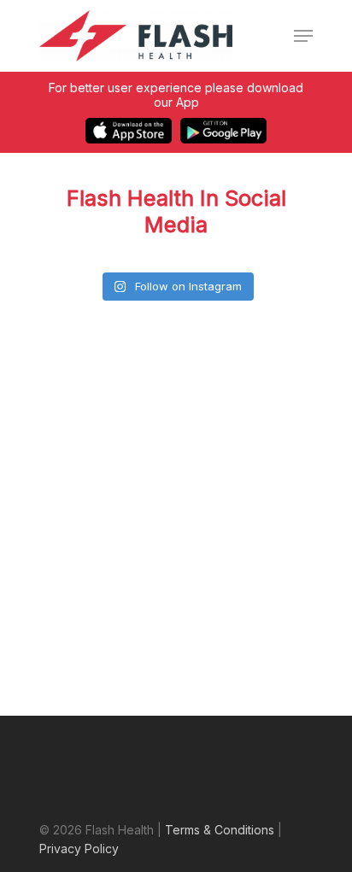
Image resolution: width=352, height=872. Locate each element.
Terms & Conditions (219, 829)
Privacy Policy (79, 848)
